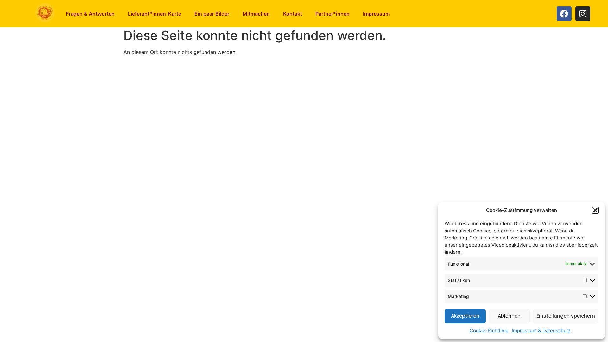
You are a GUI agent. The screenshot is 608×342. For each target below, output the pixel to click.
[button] (595, 210)
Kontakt (292, 13)
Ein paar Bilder (211, 13)
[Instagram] (582, 13)
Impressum (376, 13)
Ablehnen (509, 316)
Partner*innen (332, 13)
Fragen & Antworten (90, 13)
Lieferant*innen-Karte (154, 13)
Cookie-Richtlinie (489, 330)
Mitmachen (256, 13)
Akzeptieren (465, 316)
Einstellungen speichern (565, 316)
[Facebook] (564, 13)
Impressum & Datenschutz (541, 330)
